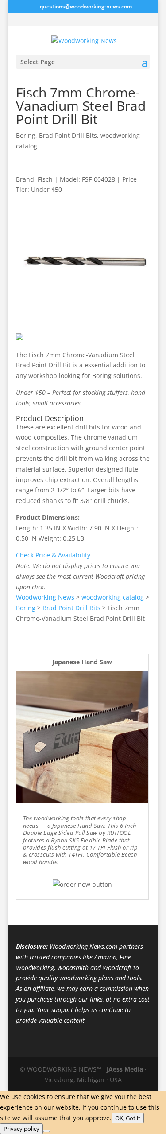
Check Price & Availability (53, 555)
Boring (25, 135)
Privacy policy (21, 1129)
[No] (46, 1131)
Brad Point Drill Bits (68, 135)
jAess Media (125, 1069)
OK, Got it (127, 1118)
